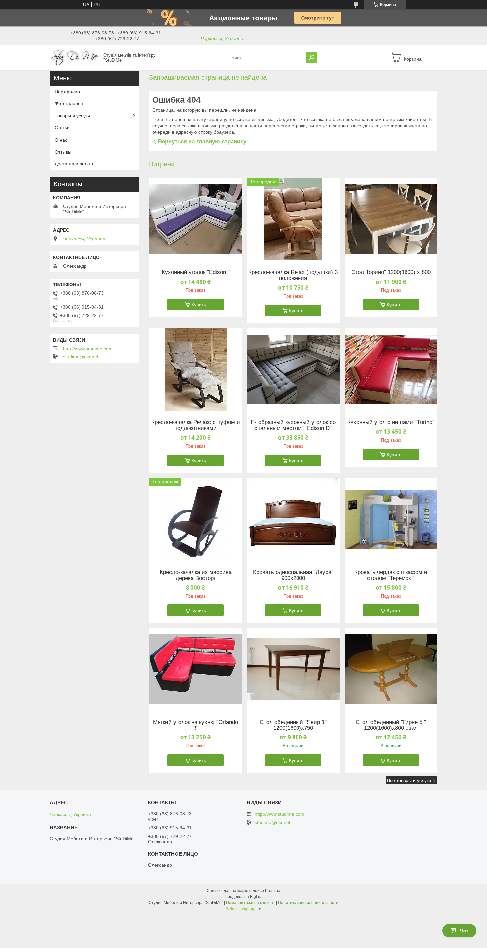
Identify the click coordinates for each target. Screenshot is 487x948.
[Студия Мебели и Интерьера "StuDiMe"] (74, 57)
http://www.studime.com (88, 348)
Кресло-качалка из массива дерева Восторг (196, 575)
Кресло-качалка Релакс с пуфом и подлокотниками (195, 425)
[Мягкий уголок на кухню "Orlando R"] (195, 669)
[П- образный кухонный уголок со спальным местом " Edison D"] (293, 369)
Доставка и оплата (75, 163)
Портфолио (67, 91)
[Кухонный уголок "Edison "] (195, 219)
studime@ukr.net (80, 356)
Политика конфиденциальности (308, 902)
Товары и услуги (72, 115)
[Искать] (311, 57)
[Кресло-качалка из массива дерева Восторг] (195, 519)
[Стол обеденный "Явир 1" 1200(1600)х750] (293, 669)
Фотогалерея (69, 103)
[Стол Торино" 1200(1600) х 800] (391, 219)
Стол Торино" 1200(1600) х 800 (391, 272)
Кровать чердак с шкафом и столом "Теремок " (390, 575)
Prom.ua (272, 890)
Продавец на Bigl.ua (244, 896)
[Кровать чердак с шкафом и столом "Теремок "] (391, 519)
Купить (198, 304)
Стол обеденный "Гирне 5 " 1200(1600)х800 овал (391, 725)
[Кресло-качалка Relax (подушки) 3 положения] (293, 219)
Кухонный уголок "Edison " (196, 272)
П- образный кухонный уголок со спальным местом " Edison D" (293, 425)
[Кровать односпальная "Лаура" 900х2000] (293, 519)
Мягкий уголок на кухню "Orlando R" (195, 725)
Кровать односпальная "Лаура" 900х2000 (293, 575)
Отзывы (63, 152)
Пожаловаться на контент (250, 902)
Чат (464, 930)
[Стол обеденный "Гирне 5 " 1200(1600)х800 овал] (391, 669)
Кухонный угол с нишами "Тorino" (390, 422)
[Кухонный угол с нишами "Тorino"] (391, 369)
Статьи (62, 127)
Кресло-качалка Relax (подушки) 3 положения (293, 275)
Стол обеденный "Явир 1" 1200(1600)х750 (293, 725)
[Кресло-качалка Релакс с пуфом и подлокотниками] (195, 369)
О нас (61, 140)
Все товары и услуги (409, 780)
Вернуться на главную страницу (202, 141)
